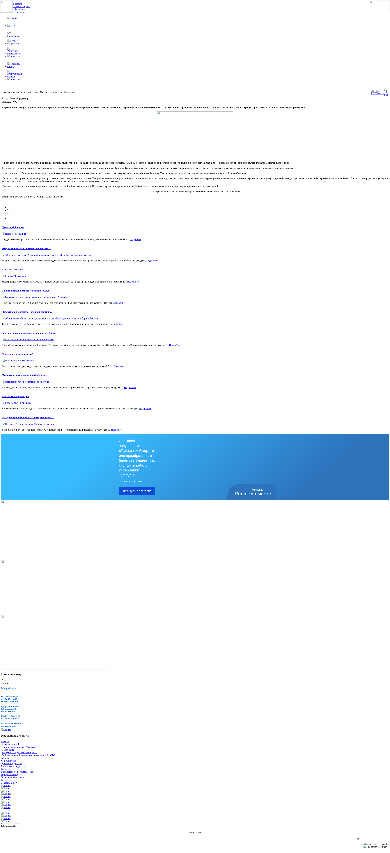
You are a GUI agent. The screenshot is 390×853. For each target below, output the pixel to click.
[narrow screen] (376, 844)
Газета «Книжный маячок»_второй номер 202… (28, 333)
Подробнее (135, 239)
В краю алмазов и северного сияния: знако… (26, 290)
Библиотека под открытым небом (18, 771)
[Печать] (380, 93)
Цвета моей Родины (13, 227)
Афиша (5, 758)
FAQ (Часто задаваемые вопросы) (19, 752)
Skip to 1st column (16, 9)
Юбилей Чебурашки (13, 269)
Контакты (6, 780)
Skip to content (14, 3)
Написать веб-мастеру (10, 824)
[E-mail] (386, 94)
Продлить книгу (9, 774)
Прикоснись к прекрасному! (17, 354)
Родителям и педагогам (13, 766)
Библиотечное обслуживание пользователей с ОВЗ (28, 755)
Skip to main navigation (18, 6)
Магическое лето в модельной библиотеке (25, 375)
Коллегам (6, 769)
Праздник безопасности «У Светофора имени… (28, 417)
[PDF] (373, 93)
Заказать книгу (9, 782)
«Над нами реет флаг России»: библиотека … (26, 248)
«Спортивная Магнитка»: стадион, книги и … (27, 312)
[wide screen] (375, 847)
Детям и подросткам (11, 763)
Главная (5, 741)
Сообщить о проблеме (137, 491)
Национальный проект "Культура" (20, 747)
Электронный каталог (12, 777)
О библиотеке (8, 760)
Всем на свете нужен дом (15, 396)
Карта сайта (8, 749)
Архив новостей (10, 744)
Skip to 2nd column (16, 12)
